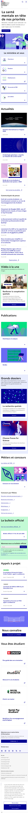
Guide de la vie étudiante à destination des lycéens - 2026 (12, 181)
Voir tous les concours (6, 513)
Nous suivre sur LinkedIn (2, 751)
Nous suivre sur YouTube (20, 751)
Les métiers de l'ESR (7, 463)
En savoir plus (6, 30)
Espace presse (13, 260)
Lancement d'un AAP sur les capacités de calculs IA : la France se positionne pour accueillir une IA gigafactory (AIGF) (14, 231)
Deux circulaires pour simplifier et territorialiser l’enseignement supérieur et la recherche (13, 241)
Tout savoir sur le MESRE (14, 635)
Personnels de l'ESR (12, 87)
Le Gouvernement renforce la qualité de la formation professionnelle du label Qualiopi (13, 221)
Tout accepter (15, 808)
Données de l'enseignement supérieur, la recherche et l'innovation (13, 775)
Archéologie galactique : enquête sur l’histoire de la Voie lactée (13, 155)
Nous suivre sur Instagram (5, 751)
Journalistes (11, 96)
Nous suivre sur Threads (12, 751)
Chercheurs (11, 59)
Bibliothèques (4, 506)
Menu (26, 2)
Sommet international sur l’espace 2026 (13, 130)
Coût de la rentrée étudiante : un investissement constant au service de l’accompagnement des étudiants (13, 201)
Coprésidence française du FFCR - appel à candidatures (12, 601)
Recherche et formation (7, 499)
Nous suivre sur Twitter (16, 751)
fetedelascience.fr (4, 768)
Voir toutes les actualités (13, 190)
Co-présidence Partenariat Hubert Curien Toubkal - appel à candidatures (13, 573)
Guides (5, 365)
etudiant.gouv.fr (4, 757)
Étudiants (10, 68)
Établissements (11, 78)
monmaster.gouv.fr (4, 761)
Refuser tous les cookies (15, 805)
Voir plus (14, 304)
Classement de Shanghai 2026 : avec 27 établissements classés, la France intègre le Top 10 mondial (14, 211)
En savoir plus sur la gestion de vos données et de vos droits (13, 553)
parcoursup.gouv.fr (4, 759)
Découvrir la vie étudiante (11, 680)
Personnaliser (15, 803)
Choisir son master (8, 699)
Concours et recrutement (11, 484)
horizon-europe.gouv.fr (5, 766)
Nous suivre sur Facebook (9, 751)
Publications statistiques (5, 773)
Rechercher (22, 2)
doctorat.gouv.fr (4, 763)
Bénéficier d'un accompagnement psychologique (13, 719)
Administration (5, 503)
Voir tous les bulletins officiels (9, 527)
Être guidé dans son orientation (13, 660)
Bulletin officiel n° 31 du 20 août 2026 (13, 533)
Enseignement (4, 509)
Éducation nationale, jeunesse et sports (11, 496)
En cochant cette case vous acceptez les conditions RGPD (14, 552)
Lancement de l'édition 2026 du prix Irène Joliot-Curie (13, 587)
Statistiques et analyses (10, 339)
